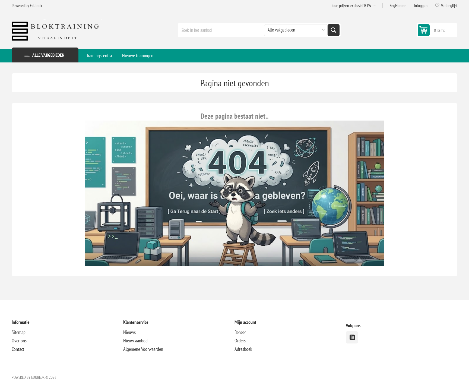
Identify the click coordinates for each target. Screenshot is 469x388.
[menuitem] (99, 55)
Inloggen (420, 5)
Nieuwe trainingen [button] (137, 55)
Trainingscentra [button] (99, 55)
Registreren (397, 5)
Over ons (19, 340)
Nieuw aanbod (135, 340)
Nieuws (129, 332)
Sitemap (19, 332)
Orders (240, 340)
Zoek (334, 30)
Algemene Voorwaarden (143, 349)
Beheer (240, 332)
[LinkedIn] (352, 337)
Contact (18, 349)
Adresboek (243, 349)
